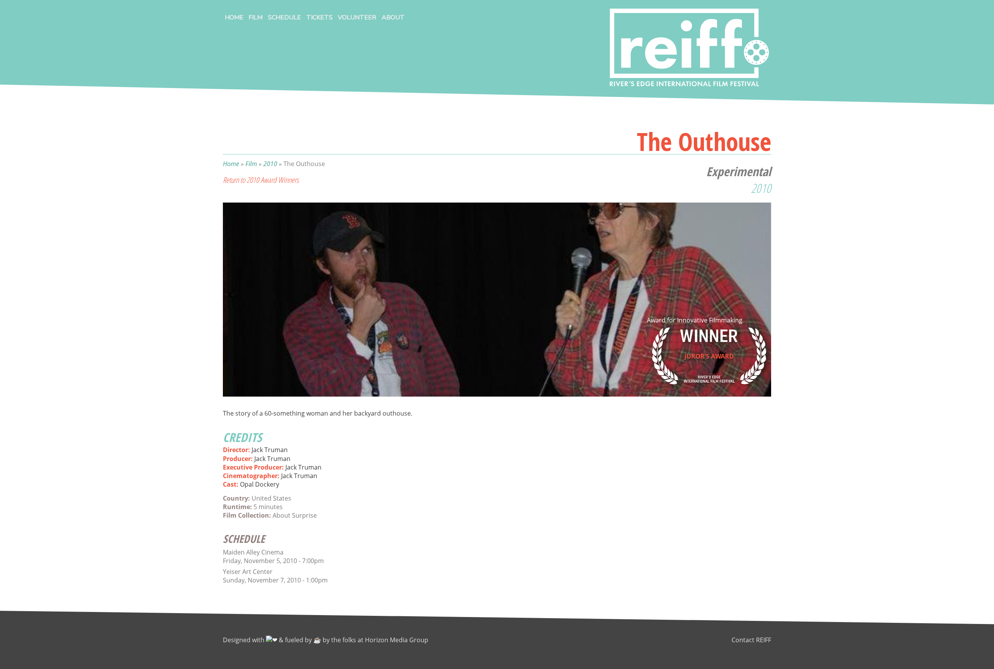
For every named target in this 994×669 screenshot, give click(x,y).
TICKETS (319, 17)
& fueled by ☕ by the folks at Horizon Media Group (353, 640)
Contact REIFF (751, 640)
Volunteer (357, 17)
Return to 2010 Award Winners (261, 180)
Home (234, 17)
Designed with (244, 640)
